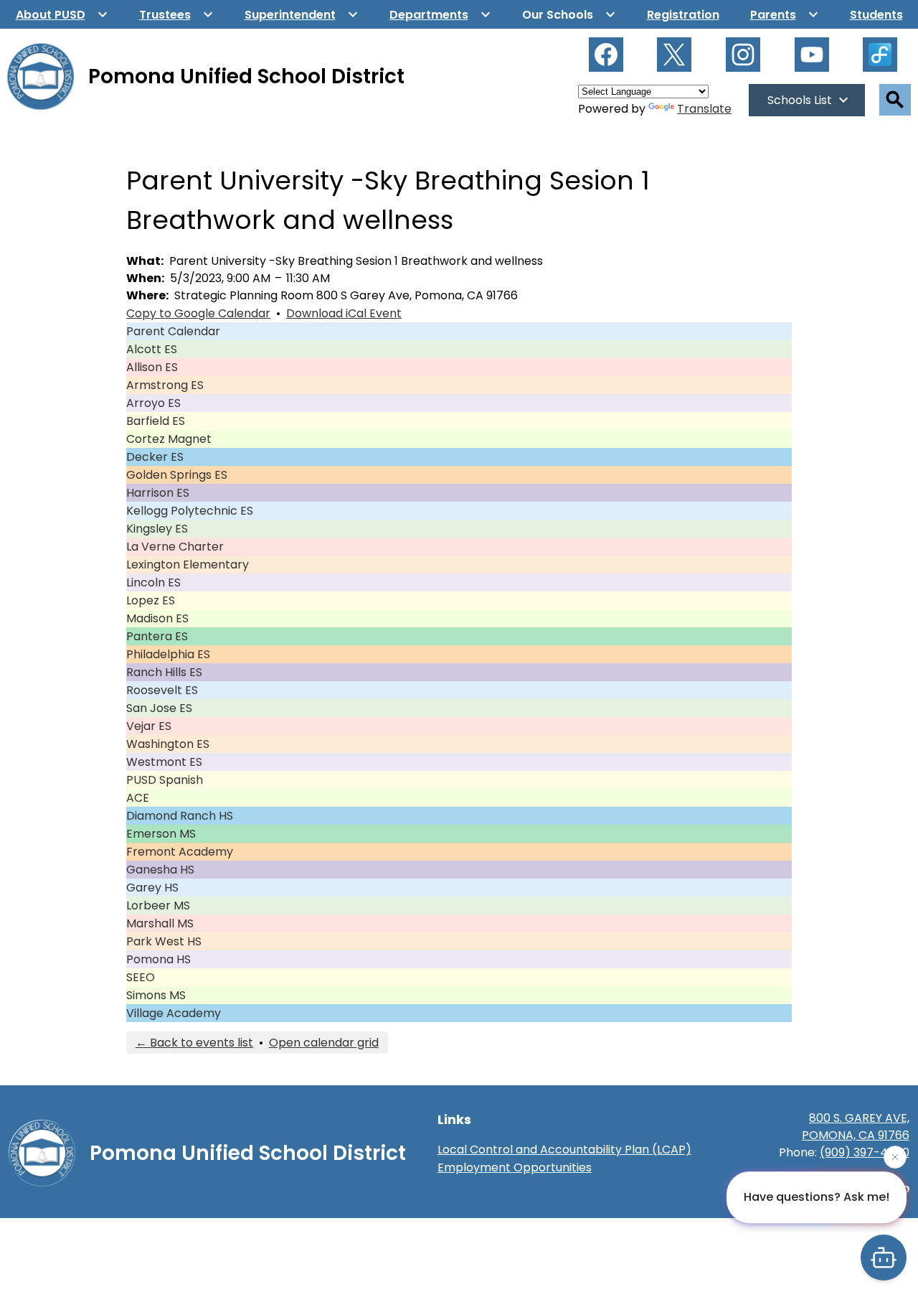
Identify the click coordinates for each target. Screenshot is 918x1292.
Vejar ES (148, 726)
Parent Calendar (173, 331)
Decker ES (155, 457)
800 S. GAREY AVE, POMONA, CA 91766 (855, 1126)
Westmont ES (164, 762)
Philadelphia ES (168, 654)
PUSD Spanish (164, 780)
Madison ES (157, 618)
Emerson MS (161, 833)
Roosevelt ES (162, 690)
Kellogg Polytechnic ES (189, 510)
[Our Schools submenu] (569, 14)
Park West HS (164, 941)
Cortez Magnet (169, 439)
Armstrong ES (165, 385)
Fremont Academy (179, 851)
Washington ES (167, 744)
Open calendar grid (324, 1042)
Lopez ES (150, 600)
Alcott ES (151, 349)
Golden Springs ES (176, 475)
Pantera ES (157, 636)
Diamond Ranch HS (179, 816)
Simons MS (156, 995)
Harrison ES (157, 492)
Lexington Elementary (187, 564)
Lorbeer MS (158, 905)
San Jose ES (159, 708)
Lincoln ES (153, 582)
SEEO (140, 977)
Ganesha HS (160, 869)
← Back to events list (194, 1042)
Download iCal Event (344, 313)
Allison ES (152, 367)
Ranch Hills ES (164, 672)
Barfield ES (155, 421)
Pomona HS (158, 959)
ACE (137, 798)
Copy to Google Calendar (198, 313)
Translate (704, 108)
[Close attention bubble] (895, 1157)
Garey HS (152, 887)
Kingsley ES (157, 528)
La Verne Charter (175, 546)
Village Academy (173, 1013)
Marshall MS (160, 923)
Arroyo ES (153, 403)
